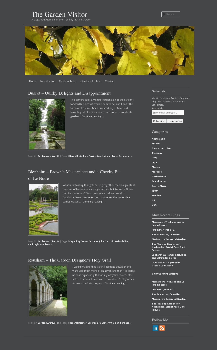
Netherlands (159, 176)
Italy (154, 157)
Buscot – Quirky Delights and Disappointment (69, 93)
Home (32, 81)
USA (154, 204)
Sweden (156, 195)
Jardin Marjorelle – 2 (163, 229)
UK (57, 156)
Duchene (93, 241)
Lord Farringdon (92, 156)
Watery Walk (109, 322)
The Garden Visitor (59, 14)
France (156, 143)
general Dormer (78, 322)
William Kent (124, 322)
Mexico (156, 166)
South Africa (159, 185)
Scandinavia (159, 181)
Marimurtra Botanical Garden (169, 239)
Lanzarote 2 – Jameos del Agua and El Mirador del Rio (169, 256)
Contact (109, 81)
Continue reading (93, 116)
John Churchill (106, 241)
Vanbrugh (33, 244)
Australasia (158, 138)
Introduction (47, 81)
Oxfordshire (125, 156)
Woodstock (46, 244)
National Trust (110, 156)
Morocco (157, 171)
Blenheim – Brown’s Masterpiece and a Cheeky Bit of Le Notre (74, 175)
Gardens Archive (91, 81)
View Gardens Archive (165, 273)
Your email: (157, 108)
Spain (155, 190)
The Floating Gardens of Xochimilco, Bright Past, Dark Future (168, 247)
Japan (155, 162)
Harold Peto (75, 156)
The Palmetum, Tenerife (166, 234)
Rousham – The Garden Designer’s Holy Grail (69, 260)
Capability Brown (78, 241)
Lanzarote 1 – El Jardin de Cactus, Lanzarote (166, 264)
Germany (157, 152)
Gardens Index (68, 81)
